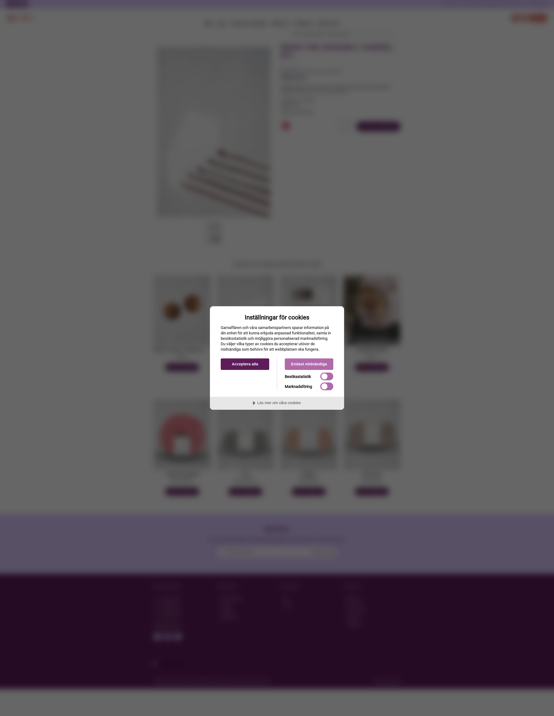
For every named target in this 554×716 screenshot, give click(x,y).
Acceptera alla (245, 364)
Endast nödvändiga (309, 364)
